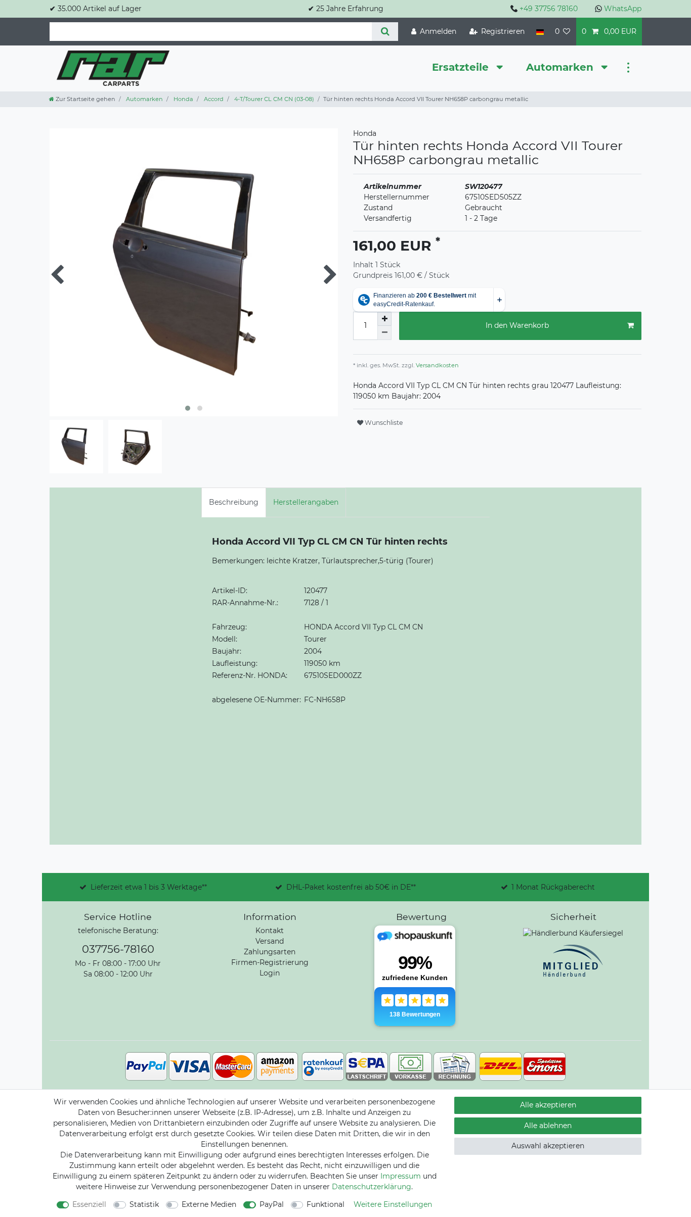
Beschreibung (233, 502)
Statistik (144, 1204)
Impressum (400, 1176)
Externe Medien (209, 1204)
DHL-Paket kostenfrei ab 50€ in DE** (351, 887)
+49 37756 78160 (549, 8)
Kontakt (269, 930)
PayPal (272, 1204)
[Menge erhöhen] (384, 319)
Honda (182, 99)
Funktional (325, 1204)
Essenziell (89, 1204)
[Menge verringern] (384, 333)
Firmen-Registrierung (270, 962)
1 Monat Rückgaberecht (553, 887)
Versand (269, 941)
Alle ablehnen (548, 1125)
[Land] (539, 31)
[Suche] (385, 31)
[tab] (233, 502)
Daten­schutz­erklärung (371, 1186)
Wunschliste (383, 422)
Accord (213, 99)
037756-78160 (118, 949)
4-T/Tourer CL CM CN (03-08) (273, 99)
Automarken (561, 67)
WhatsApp (622, 8)
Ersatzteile (462, 67)
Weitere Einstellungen (393, 1204)
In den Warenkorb (517, 325)
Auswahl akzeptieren (547, 1145)
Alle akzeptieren (548, 1104)
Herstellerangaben (305, 502)
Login (270, 973)
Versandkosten (436, 365)
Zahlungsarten (269, 951)
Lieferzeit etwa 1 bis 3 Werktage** (149, 887)
